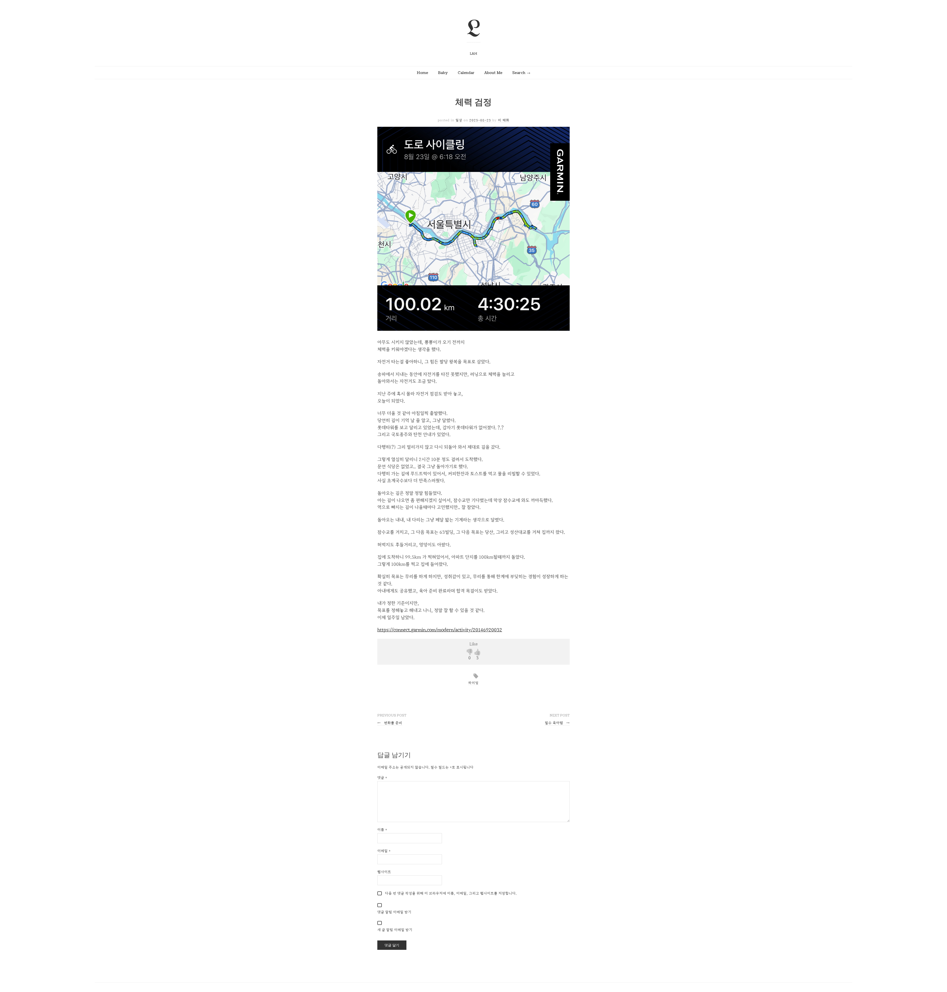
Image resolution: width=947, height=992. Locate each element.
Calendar (466, 72)
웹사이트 (384, 871)
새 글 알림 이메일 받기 (394, 929)
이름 (382, 829)
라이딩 (473, 683)
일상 (458, 120)
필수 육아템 (557, 722)
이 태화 (504, 120)
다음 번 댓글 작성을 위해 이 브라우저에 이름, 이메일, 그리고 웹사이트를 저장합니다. (451, 893)
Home (422, 72)
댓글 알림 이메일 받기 (394, 912)
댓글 (382, 777)
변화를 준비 (389, 722)
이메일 (384, 850)
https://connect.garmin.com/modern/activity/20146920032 (439, 630)
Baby (443, 72)
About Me (493, 72)
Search (518, 72)
